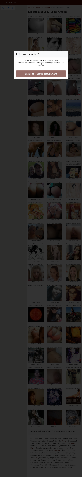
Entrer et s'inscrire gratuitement (41, 74)
